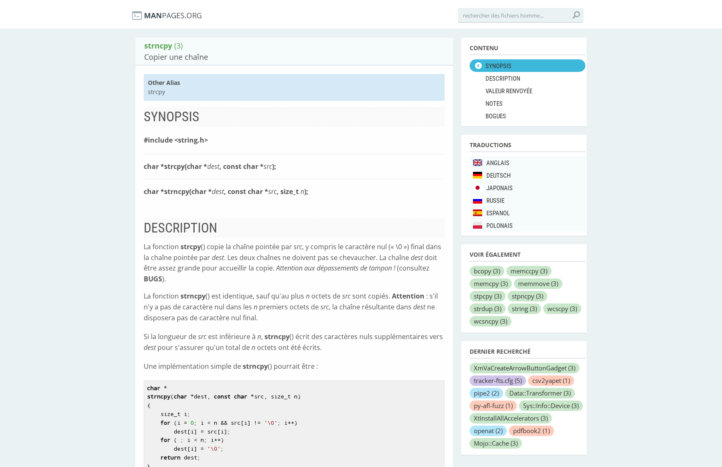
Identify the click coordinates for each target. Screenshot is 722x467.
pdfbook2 (531, 430)
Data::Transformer (540, 393)
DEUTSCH (498, 175)
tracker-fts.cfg (498, 380)
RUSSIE (495, 200)
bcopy (487, 271)
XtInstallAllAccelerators (511, 418)
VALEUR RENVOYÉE (509, 91)
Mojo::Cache (496, 443)
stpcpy (487, 296)
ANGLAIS (497, 163)
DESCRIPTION (503, 78)
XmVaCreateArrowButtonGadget (524, 368)
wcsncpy (490, 321)
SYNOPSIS (498, 66)
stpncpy (527, 296)
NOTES (494, 103)
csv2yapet (551, 380)
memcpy (491, 283)
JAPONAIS (499, 188)
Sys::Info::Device (551, 405)
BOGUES (496, 116)
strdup (487, 308)
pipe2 (486, 393)
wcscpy (562, 308)
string (524, 308)
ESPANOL (498, 213)
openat (488, 430)
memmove (538, 283)
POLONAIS (499, 226)
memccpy (529, 271)
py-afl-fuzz (493, 405)
